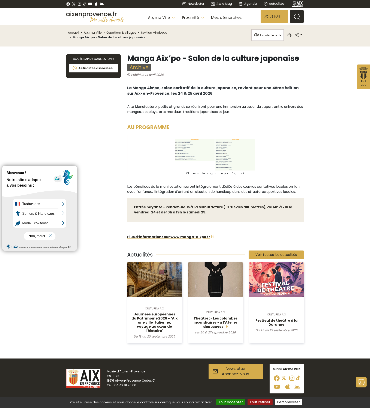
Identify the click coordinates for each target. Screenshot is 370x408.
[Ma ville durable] (107, 19)
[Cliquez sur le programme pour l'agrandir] (215, 153)
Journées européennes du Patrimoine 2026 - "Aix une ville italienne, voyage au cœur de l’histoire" (154, 322)
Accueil (73, 32)
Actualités (277, 4)
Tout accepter (230, 402)
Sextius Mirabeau (154, 32)
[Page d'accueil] (297, 4)
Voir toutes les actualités (276, 254)
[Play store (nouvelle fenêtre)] (102, 4)
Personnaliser (288, 402)
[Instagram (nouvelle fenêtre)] (79, 4)
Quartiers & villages (121, 32)
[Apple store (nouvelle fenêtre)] (96, 4)
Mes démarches (226, 17)
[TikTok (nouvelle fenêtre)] (84, 4)
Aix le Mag (224, 4)
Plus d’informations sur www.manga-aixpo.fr (168, 236)
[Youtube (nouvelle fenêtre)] (90, 4)
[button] (274, 16)
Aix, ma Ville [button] (159, 17)
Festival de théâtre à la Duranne (276, 322)
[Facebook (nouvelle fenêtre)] (68, 4)
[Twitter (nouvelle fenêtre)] (74, 4)
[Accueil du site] (95, 14)
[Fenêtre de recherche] (297, 16)
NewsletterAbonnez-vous (235, 371)
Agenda (250, 4)
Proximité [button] (191, 17)
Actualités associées (95, 68)
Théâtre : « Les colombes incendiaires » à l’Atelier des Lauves (215, 322)
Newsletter (196, 4)
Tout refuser (260, 402)
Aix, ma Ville (93, 32)
